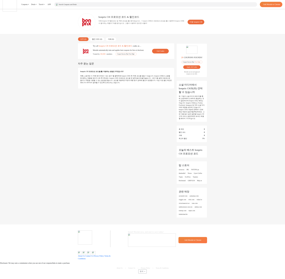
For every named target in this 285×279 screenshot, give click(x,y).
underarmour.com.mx (185, 207)
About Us (81, 256)
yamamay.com (194, 196)
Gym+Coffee (198, 173)
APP (49, 4)
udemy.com (198, 207)
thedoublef (182, 173)
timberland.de (183, 214)
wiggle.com (182, 199)
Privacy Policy (99, 256)
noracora (181, 169)
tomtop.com (182, 210)
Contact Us (89, 256)
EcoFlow (188, 177)
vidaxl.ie (199, 199)
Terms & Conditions (162, 268)
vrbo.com (191, 199)
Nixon (190, 173)
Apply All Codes (192, 67)
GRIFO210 (191, 180)
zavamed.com (183, 196)
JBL (187, 169)
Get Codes (160, 51)
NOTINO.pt (195, 169)
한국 (142, 271)
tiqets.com (192, 210)
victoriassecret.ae (184, 203)
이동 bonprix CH (196, 22)
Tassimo (195, 177)
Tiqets (181, 177)
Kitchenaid (182, 180)
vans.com (195, 203)
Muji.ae (199, 180)
